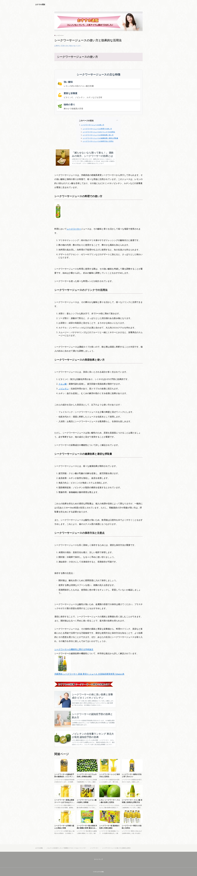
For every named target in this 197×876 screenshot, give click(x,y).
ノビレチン (63, 388)
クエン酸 (62, 384)
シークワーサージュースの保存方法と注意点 (98, 141)
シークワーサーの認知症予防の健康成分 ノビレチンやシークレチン (64, 776)
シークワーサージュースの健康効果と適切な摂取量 (100, 138)
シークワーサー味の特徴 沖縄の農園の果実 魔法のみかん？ (87, 828)
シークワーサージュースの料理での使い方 (97, 129)
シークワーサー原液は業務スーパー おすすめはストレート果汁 (64, 802)
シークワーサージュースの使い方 (92, 125)
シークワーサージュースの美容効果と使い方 (98, 135)
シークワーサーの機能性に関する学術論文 (73, 649)
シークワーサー (60, 35)
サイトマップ (98, 859)
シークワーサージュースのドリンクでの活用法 (99, 132)
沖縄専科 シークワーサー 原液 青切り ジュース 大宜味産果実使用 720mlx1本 (89, 674)
